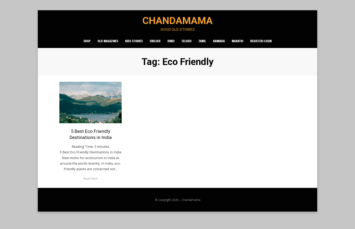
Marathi (237, 41)
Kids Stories (134, 41)
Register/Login (261, 41)
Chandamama (177, 20)
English (155, 41)
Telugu (186, 41)
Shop (87, 41)
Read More (90, 178)
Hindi (170, 41)
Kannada (219, 41)
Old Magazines (108, 41)
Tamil (202, 41)
